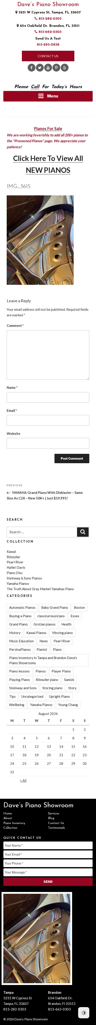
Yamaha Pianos (18, 583)
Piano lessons (19, 671)
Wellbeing (16, 705)
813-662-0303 (49, 32)
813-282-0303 (49, 19)
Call (35, 87)
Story (72, 688)
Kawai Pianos (36, 633)
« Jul (23, 780)
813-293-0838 (48, 44)
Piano (57, 649)
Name (12, 387)
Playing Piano (19, 680)
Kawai (11, 551)
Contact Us (48, 56)
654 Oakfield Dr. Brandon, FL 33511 (49, 26)
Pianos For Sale (48, 128)
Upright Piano (59, 696)
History (15, 633)
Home (7, 813)
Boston (79, 607)
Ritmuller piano (47, 680)
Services (53, 813)
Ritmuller (13, 557)
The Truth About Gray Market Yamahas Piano (40, 589)
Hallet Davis (16, 567)
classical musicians (51, 616)
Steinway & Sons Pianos (24, 578)
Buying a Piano (20, 616)
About (7, 818)
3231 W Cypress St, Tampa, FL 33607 (49, 12)
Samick (69, 680)
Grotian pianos (44, 624)
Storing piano (52, 688)
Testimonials (56, 828)
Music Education (21, 641)
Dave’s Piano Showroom (48, 4)
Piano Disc (15, 573)
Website (13, 433)
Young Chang (68, 705)
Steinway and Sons (23, 688)
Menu (52, 96)
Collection (10, 828)
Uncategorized (32, 696)
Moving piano (62, 633)
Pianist (42, 649)
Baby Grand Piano (54, 607)
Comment (15, 325)
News (44, 641)
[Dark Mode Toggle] (83, 1012)
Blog (51, 818)
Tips (12, 696)
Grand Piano (18, 624)
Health (66, 624)
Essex (75, 616)
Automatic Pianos (22, 607)
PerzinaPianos (20, 649)
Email (12, 410)
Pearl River (15, 562)
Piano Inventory (14, 823)
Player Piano (61, 671)
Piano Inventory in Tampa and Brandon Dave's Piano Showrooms (43, 660)
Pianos (40, 671)
